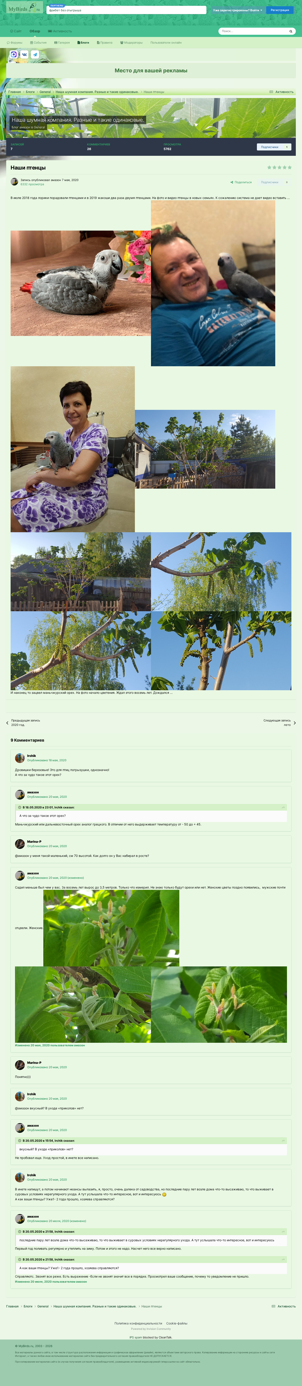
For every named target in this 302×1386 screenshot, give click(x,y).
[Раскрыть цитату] (20, 807)
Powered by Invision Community (151, 1328)
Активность (62, 31)
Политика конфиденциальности (138, 1323)
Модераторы (133, 42)
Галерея (63, 42)
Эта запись (273, 31)
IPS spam (136, 1337)
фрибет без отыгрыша (65, 10)
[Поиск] (291, 31)
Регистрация (280, 10)
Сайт (17, 31)
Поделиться (242, 182)
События (39, 42)
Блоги (84, 42)
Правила (105, 42)
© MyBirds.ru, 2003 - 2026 (33, 1346)
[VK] (24, 54)
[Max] (14, 54)
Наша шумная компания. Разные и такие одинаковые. (78, 120)
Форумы (16, 42)
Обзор (35, 31)
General (39, 127)
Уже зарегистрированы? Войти (236, 10)
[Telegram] (35, 54)
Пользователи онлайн (166, 42)
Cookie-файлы (176, 1323)
